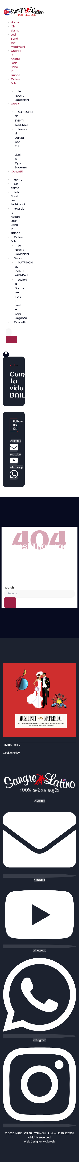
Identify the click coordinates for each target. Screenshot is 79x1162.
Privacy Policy (11, 745)
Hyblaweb (49, 1141)
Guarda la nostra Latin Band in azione (16, 63)
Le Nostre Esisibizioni (22, 95)
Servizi (15, 104)
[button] (6, 354)
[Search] (11, 339)
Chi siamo (15, 28)
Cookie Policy (11, 753)
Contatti (17, 171)
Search (9, 587)
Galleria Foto (16, 81)
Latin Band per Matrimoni (18, 40)
